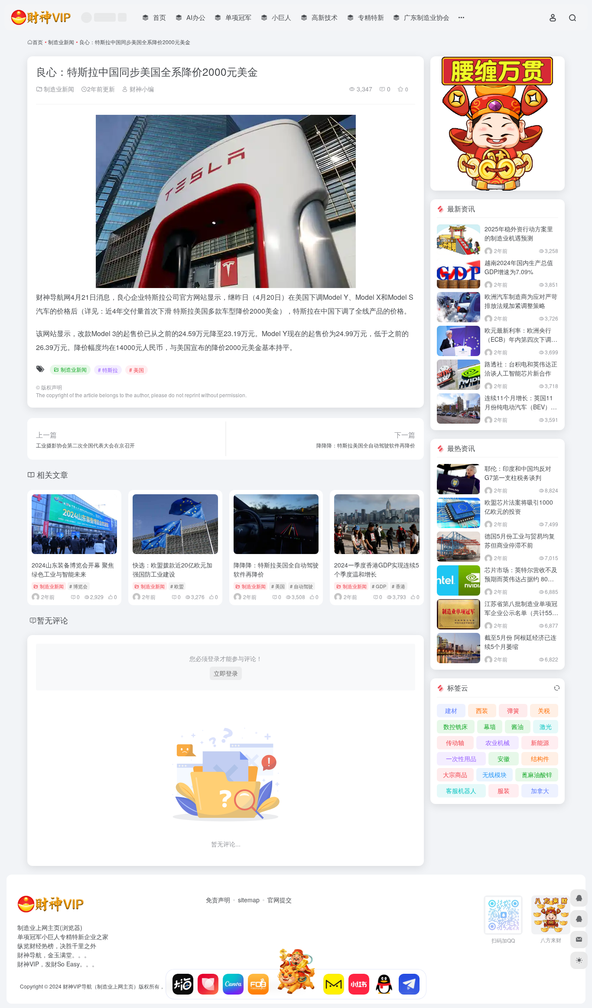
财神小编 (141, 88)
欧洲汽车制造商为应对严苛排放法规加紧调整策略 (521, 301)
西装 (482, 710)
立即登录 (226, 673)
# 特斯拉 (108, 369)
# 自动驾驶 (301, 586)
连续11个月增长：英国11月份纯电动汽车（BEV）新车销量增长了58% (521, 406)
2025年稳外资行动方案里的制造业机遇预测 (519, 233)
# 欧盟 (177, 586)
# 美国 (136, 369)
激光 (546, 726)
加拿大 (540, 790)
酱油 (517, 726)
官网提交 (279, 899)
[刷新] (556, 688)
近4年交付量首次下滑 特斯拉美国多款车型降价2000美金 (192, 311)
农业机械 (497, 742)
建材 (451, 710)
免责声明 (218, 899)
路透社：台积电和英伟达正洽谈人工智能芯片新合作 (521, 368)
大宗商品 (455, 774)
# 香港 (398, 586)
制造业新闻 (61, 41)
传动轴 (455, 742)
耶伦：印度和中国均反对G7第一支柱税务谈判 (518, 473)
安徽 (504, 758)
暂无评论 (52, 620)
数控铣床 (455, 726)
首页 (38, 41)
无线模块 (494, 774)
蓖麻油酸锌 (537, 774)
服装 (504, 790)
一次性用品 (461, 758)
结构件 (540, 758)
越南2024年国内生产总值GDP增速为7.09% (519, 267)
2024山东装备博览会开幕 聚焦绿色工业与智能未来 (73, 569)
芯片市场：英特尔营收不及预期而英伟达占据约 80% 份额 (521, 578)
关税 (544, 710)
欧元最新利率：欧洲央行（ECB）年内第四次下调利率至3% (521, 339)
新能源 (540, 742)
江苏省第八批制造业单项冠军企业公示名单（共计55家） (521, 612)
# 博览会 (78, 586)
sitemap (249, 899)
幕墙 (490, 726)
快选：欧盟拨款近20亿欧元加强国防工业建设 (172, 569)
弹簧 (513, 710)
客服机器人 (461, 790)
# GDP (379, 586)
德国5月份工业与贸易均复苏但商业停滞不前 (520, 540)
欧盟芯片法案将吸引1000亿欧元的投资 (519, 506)
